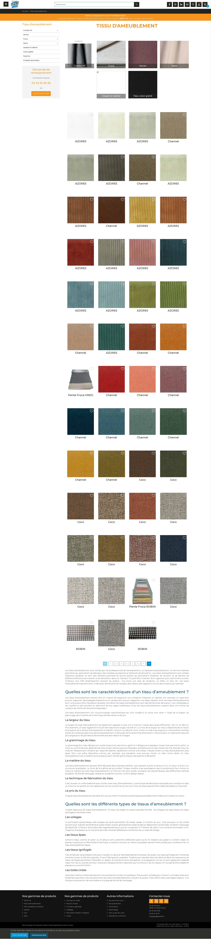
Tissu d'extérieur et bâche (33, 907)
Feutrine (26, 56)
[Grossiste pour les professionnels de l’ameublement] (14, 4)
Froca (25, 39)
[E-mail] (166, 901)
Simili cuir (27, 900)
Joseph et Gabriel (30, 47)
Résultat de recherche (117, 916)
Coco (142, 479)
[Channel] (173, 125)
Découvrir (79, 58)
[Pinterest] (161, 901)
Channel (173, 141)
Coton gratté (28, 52)
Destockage (113, 910)
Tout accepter (19, 935)
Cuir (25, 913)
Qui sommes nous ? (116, 900)
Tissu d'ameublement (32, 904)
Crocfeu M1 (27, 30)
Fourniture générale (74, 907)
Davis (25, 43)
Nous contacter (41, 94)
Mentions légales (27, 925)
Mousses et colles (73, 900)
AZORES (80, 141)
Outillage (69, 910)
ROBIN (80, 649)
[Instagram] (156, 901)
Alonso (26, 35)
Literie (68, 916)
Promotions (113, 907)
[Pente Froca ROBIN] (142, 591)
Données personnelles (40, 925)
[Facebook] (151, 901)
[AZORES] (80, 125)
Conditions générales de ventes (57, 925)
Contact (70, 925)
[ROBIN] (80, 633)
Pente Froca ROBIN (142, 606)
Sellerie (27, 910)
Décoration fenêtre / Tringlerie (77, 913)
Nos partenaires (115, 904)
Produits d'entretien (31, 60)
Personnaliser (39, 935)
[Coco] (142, 464)
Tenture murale (72, 904)
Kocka (180, 926)
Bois (25, 916)
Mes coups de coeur (117, 913)
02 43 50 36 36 (41, 83)
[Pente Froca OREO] (80, 379)
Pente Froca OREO (80, 395)
